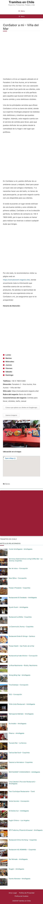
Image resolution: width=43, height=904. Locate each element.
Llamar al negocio (11, 415)
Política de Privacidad (26, 893)
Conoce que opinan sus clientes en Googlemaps (21, 407)
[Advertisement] (21, 55)
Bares (7, 484)
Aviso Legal (13, 893)
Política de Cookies (21, 896)
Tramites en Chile (21, 2)
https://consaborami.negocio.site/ (16, 280)
